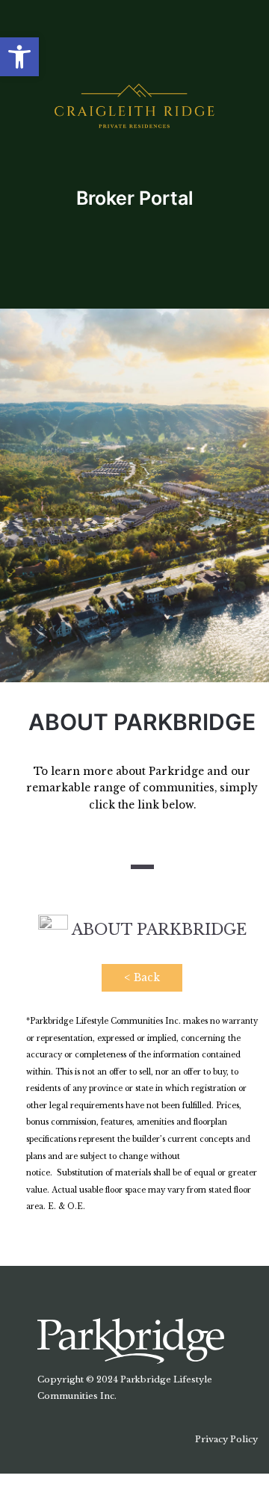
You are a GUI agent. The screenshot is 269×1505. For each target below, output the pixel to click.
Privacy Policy (226, 1439)
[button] (19, 56)
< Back (142, 977)
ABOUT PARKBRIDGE (157, 930)
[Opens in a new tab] (130, 1340)
